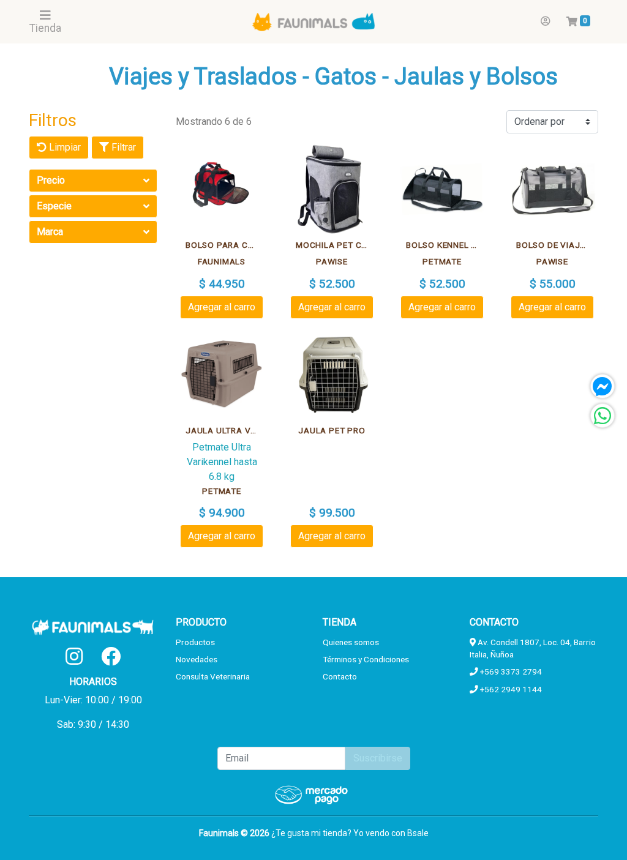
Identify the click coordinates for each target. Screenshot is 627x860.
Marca (50, 231)
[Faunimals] (313, 21)
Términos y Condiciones (366, 659)
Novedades (196, 659)
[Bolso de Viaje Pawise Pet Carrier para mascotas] (552, 189)
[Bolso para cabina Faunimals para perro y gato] (222, 189)
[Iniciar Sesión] (545, 21)
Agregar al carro (221, 307)
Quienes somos (351, 642)
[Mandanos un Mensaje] (602, 386)
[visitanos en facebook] (111, 657)
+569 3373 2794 (510, 671)
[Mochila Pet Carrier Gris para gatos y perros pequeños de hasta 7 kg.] (332, 189)
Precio (51, 180)
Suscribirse (377, 758)
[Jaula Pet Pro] (332, 375)
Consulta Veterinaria (213, 676)
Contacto (340, 676)
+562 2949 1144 (510, 689)
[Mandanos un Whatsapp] (602, 415)
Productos (195, 642)
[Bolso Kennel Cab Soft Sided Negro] (442, 189)
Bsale (418, 833)
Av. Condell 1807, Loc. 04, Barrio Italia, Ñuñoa (533, 648)
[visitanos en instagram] (74, 657)
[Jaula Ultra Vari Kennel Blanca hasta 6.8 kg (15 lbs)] (222, 375)
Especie (54, 206)
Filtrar (122, 147)
